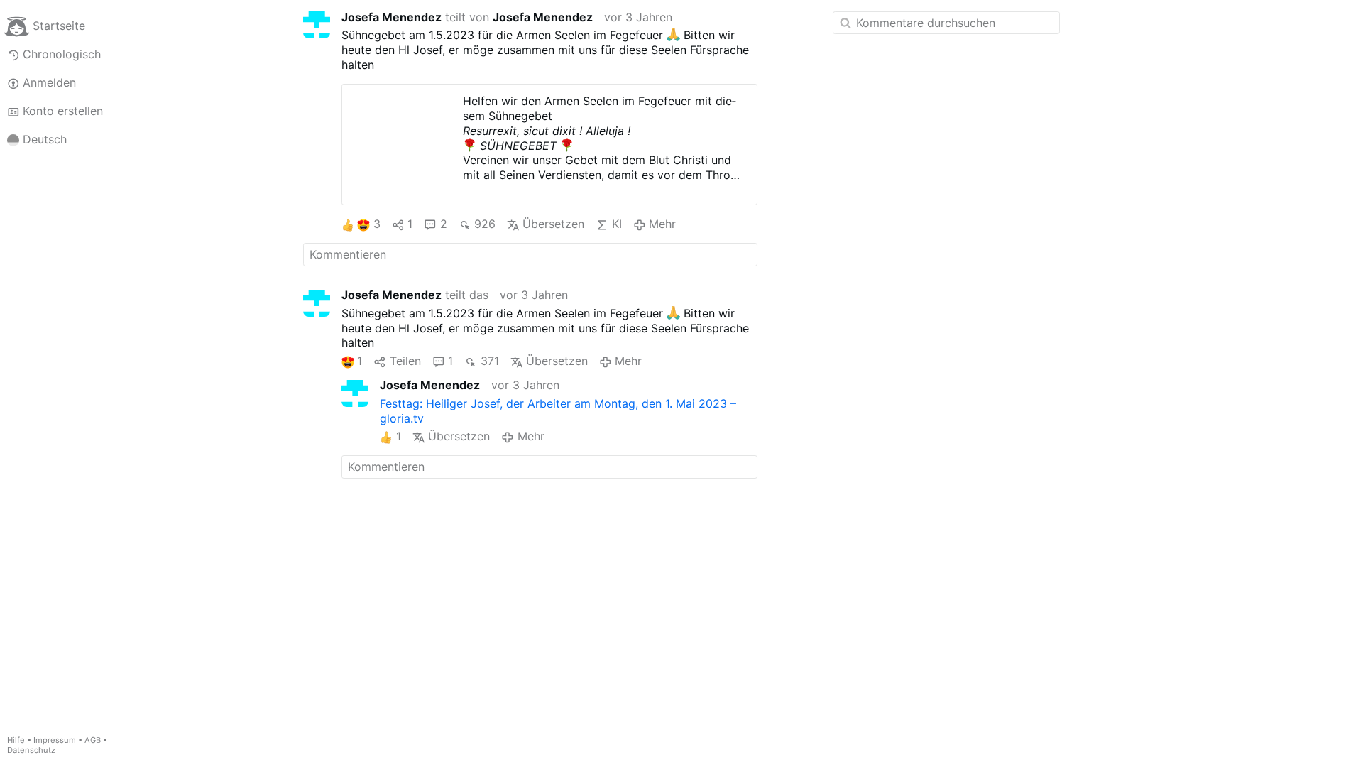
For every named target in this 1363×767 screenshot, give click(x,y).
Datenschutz (31, 750)
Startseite (59, 25)
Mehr (662, 224)
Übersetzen (553, 224)
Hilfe (16, 740)
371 (489, 361)
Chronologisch (62, 54)
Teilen (405, 361)
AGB (92, 740)
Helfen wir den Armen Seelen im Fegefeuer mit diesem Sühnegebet (599, 108)
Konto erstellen (63, 111)
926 (485, 224)
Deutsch (45, 139)
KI (616, 224)
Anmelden (49, 82)
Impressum (54, 740)
